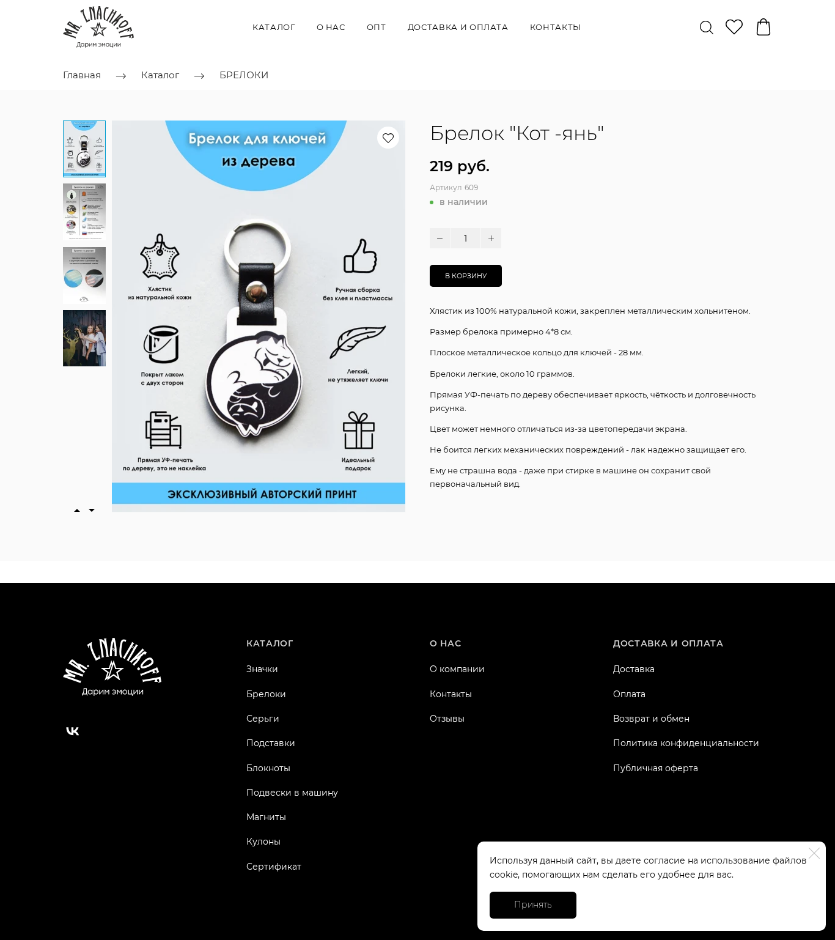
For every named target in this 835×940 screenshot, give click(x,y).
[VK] (73, 731)
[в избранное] (388, 138)
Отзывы (447, 718)
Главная (82, 75)
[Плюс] (491, 238)
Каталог (273, 27)
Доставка (634, 669)
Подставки (270, 743)
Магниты (266, 817)
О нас (331, 27)
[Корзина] (763, 26)
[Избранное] (734, 26)
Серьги (262, 718)
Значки (262, 669)
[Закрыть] (814, 853)
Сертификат (273, 866)
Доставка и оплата (458, 27)
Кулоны (263, 841)
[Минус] (440, 238)
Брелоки (266, 694)
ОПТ (376, 27)
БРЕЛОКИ (243, 75)
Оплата (629, 694)
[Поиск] (706, 27)
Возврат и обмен (651, 718)
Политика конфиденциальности (686, 743)
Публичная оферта (655, 768)
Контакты (555, 27)
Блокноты (268, 768)
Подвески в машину (292, 792)
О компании (457, 669)
